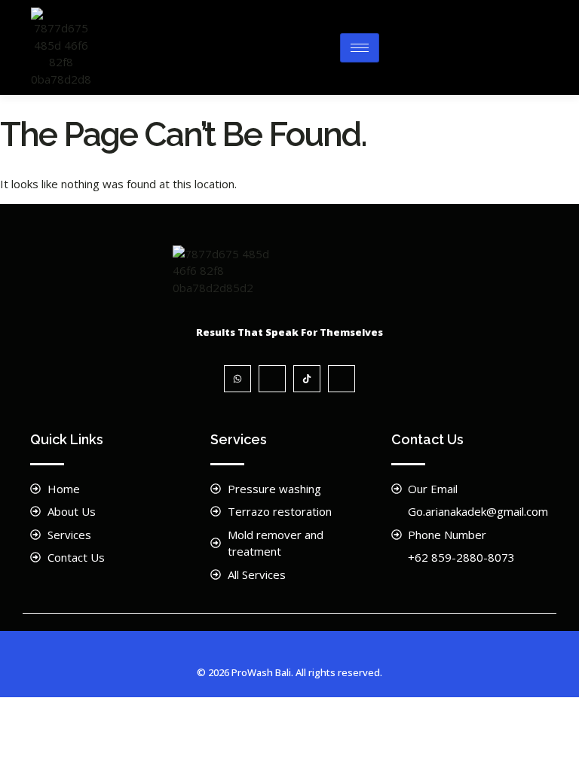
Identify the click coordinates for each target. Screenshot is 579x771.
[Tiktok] (306, 378)
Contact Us (427, 439)
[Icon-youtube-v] (341, 378)
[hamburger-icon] (359, 47)
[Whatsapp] (237, 378)
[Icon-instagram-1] (272, 378)
